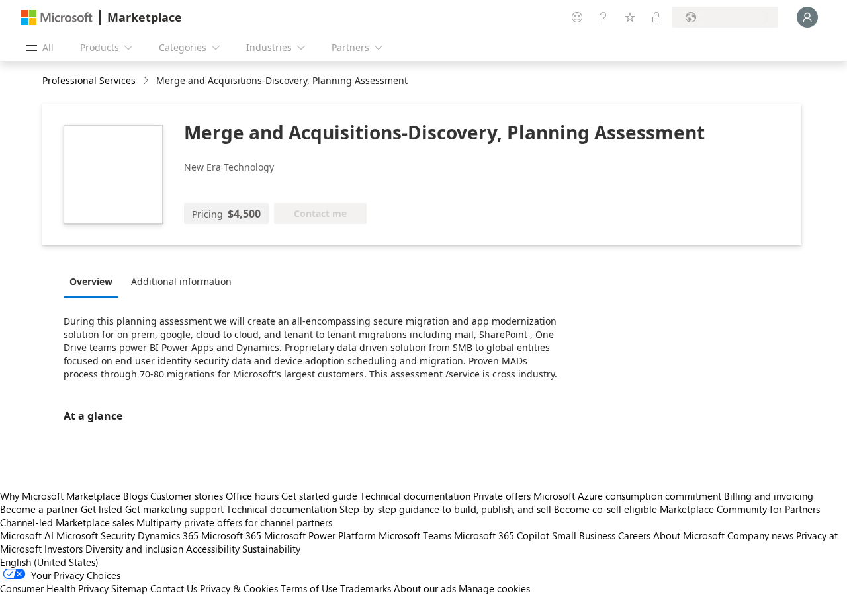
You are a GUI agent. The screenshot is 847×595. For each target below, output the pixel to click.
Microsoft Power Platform (320, 535)
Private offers (502, 495)
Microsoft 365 (231, 535)
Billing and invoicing (768, 495)
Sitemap (129, 588)
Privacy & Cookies (239, 588)
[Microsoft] (57, 17)
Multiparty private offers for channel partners (234, 522)
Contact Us (173, 588)
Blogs (135, 495)
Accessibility (213, 548)
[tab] (94, 281)
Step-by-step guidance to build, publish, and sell (445, 509)
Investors (63, 548)
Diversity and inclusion (134, 548)
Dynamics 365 (168, 535)
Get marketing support (174, 509)
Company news (760, 535)
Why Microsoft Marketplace (60, 495)
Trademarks (365, 588)
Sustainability (271, 548)
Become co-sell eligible (605, 509)
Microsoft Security (95, 535)
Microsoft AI (27, 535)
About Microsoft (689, 535)
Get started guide (319, 495)
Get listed (101, 509)
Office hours (252, 495)
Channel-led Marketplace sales (67, 522)
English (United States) (49, 562)
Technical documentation (415, 495)
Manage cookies (494, 588)
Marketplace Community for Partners (740, 509)
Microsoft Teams (415, 535)
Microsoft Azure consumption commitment (628, 495)
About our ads (425, 588)
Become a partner (39, 509)
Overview (90, 281)
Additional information (181, 281)
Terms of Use (309, 588)
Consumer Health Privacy (54, 588)
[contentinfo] (147, 81)
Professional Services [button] (89, 80)
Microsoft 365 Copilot (501, 535)
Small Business (583, 535)
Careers (634, 535)
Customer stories (186, 495)
